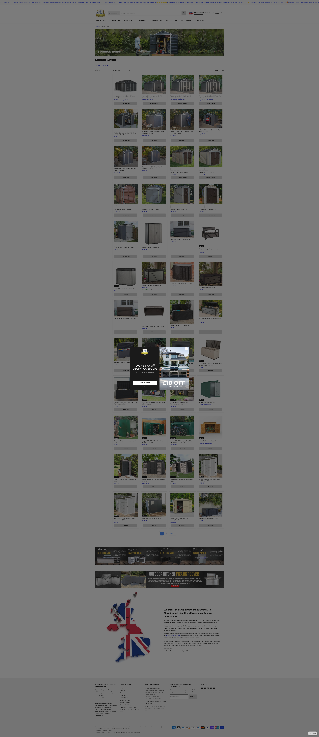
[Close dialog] (186, 348)
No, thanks (145, 387)
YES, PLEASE (145, 383)
